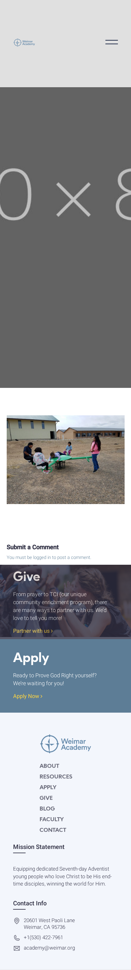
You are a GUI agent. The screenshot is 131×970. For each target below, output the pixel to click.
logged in (42, 557)
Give (46, 798)
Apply (48, 788)
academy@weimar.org (49, 948)
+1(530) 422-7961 (43, 937)
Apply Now (27, 697)
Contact (53, 830)
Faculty (52, 820)
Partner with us (32, 631)
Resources (56, 777)
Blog (47, 809)
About (49, 766)
